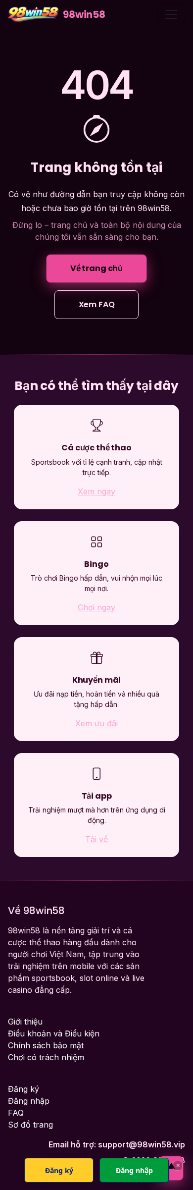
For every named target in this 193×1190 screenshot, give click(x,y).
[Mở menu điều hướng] (171, 14)
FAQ (16, 1113)
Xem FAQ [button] (97, 304)
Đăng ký (23, 1089)
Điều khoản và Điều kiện (53, 1033)
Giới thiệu (25, 1022)
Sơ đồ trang (30, 1125)
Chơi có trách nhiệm (46, 1057)
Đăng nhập (28, 1101)
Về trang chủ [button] (96, 268)
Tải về (96, 839)
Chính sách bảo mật (46, 1045)
